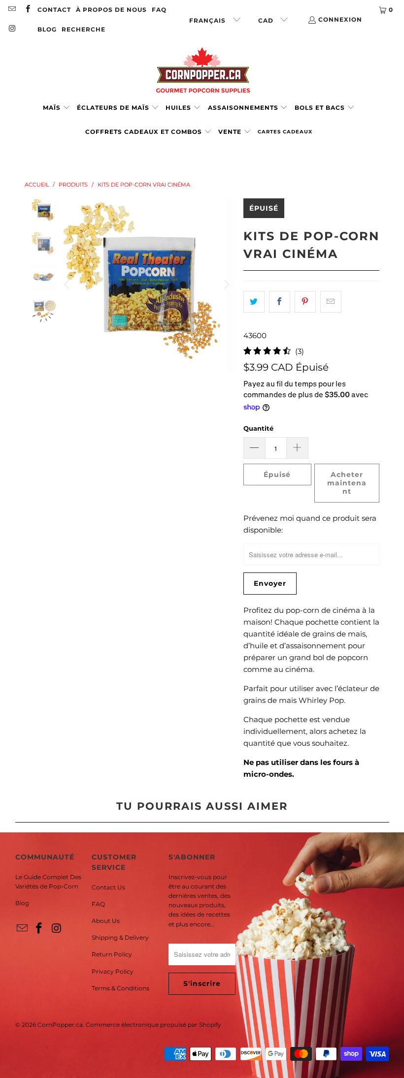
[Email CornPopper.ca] (11, 9)
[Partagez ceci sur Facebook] (279, 302)
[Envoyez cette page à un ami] (330, 302)
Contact (54, 9)
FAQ (159, 9)
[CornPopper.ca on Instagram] (11, 29)
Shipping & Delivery (120, 937)
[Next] (226, 285)
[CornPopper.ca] (202, 70)
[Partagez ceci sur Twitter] (254, 302)
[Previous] (67, 285)
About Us (106, 920)
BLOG (47, 29)
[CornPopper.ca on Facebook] (27, 9)
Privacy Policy (113, 971)
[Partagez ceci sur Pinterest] (305, 302)
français (208, 20)
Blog (22, 903)
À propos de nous (111, 9)
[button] (56, 108)
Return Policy (112, 954)
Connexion (340, 19)
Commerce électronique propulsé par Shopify (153, 1024)
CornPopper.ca (60, 1024)
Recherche (83, 29)
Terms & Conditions (120, 988)
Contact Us (108, 887)
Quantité (258, 428)
